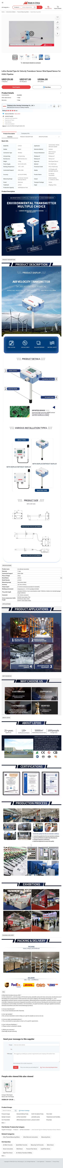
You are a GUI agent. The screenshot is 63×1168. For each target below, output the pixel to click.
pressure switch (36, 1120)
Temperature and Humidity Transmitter (53, 1117)
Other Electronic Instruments (30, 1137)
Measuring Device (45, 1137)
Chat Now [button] (48, 87)
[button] (56, 136)
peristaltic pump (36, 1117)
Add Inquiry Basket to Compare (32, 63)
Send (15, 1067)
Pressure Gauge (6, 1114)
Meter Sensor (50, 1145)
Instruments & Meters (11, 12)
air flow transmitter (21, 1117)
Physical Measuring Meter (23, 12)
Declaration (48, 1161)
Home (3, 12)
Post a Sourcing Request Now (48, 1067)
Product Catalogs (24, 1110)
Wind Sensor (19, 1149)
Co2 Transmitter (6, 1120)
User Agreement (40, 1161)
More (3, 1156)
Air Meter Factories (8, 1145)
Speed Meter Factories (21, 1145)
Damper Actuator (6, 1117)
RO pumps (49, 1120)
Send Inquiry (16, 87)
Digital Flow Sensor (8, 1153)
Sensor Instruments (8, 1149)
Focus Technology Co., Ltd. (21, 1161)
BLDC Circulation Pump (37, 1114)
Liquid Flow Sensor (45, 1149)
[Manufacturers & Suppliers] (31, 2)
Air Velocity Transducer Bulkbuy (24, 1153)
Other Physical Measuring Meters (11, 1137)
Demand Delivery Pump (22, 1114)
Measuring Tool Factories (37, 1145)
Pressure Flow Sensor (31, 1149)
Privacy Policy (56, 1161)
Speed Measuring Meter (36, 12)
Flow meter (49, 1114)
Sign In (4, 126)
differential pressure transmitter (24, 1120)
